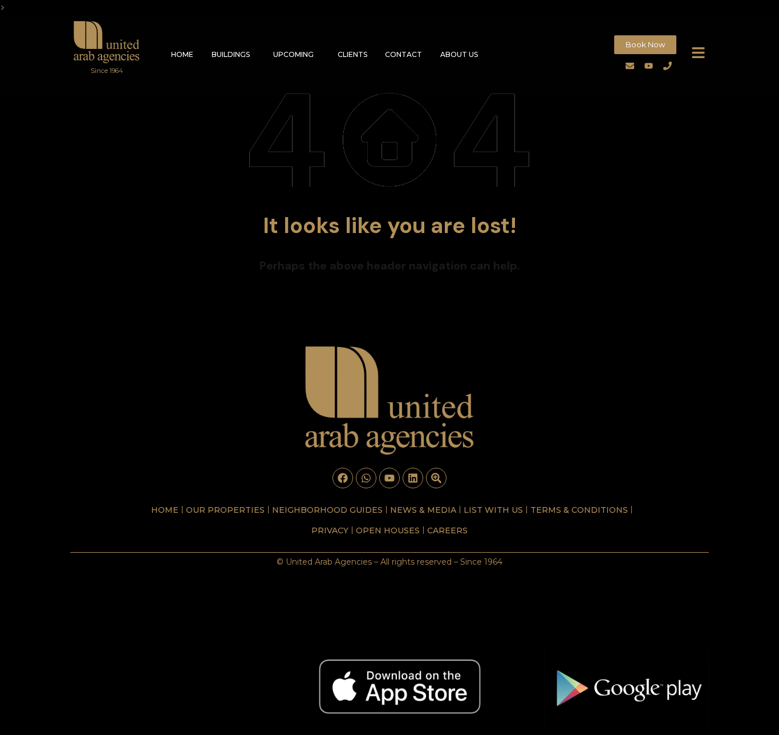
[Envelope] (630, 65)
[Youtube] (649, 65)
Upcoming (293, 54)
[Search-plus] (436, 478)
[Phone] (667, 65)
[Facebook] (342, 478)
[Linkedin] (413, 478)
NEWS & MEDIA (423, 510)
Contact (403, 54)
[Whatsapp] (366, 478)
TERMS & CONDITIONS (579, 510)
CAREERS (447, 530)
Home (182, 54)
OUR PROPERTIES (225, 510)
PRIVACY (329, 530)
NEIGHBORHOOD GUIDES (327, 510)
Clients (352, 54)
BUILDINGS (231, 54)
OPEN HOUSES (388, 530)
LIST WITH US (493, 510)
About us (459, 54)
